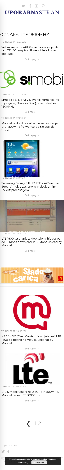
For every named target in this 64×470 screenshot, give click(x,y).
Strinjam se (39, 462)
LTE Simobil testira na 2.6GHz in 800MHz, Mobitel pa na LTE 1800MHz (30, 393)
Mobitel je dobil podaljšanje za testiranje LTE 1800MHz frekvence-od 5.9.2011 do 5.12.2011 (29, 127)
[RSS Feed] (36, 6)
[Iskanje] (43, 6)
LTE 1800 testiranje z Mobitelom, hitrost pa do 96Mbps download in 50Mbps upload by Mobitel (31, 242)
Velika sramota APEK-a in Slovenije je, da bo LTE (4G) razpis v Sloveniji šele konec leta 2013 (30, 50)
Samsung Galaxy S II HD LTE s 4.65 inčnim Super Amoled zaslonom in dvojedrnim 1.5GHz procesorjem (30, 187)
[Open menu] (4, 23)
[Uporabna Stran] (32, 12)
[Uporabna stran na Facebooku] (30, 6)
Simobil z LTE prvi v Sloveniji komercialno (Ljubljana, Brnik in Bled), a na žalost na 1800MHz (30, 103)
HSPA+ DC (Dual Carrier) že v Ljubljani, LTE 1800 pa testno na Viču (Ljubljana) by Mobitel (31, 340)
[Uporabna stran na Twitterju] (23, 6)
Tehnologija (8, 42)
